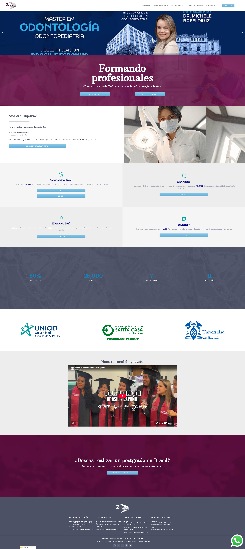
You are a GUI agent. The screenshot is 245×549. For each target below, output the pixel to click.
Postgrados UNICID (160, 5)
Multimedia (209, 5)
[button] (2, 33)
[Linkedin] (130, 545)
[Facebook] (114, 545)
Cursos (190, 5)
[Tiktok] (126, 545)
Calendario (200, 5)
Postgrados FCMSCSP (176, 5)
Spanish (25, 547)
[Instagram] (122, 545)
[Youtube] (118, 545)
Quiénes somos (146, 5)
